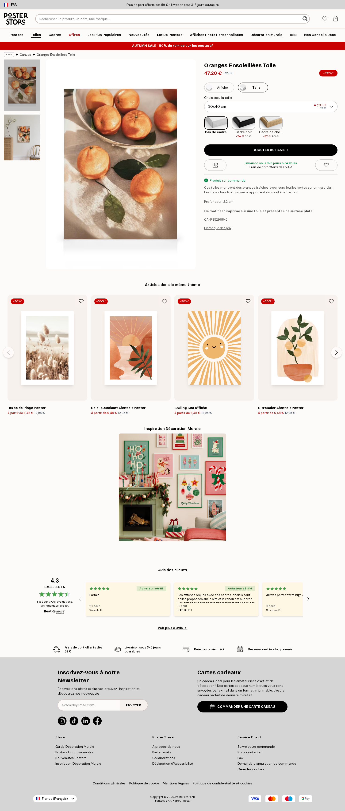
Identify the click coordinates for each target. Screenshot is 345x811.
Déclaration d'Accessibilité (172, 763)
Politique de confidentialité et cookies (222, 783)
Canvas (25, 55)
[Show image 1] (22, 85)
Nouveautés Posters (70, 758)
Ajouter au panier (271, 150)
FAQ (240, 758)
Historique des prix (217, 228)
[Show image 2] (22, 137)
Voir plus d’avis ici (173, 628)
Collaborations (163, 758)
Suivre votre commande (256, 746)
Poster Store (183, 797)
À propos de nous (166, 746)
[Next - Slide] (341, 127)
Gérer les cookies (251, 769)
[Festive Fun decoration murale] (172, 487)
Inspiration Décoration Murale (78, 763)
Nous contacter (250, 752)
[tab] (324, 19)
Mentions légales (176, 783)
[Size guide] (215, 165)
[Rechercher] (305, 19)
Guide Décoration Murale (74, 746)
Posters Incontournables (74, 752)
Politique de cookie (144, 783)
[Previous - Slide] (200, 127)
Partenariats (161, 752)
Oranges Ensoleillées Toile (56, 55)
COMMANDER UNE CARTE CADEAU (246, 707)
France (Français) (55, 799)
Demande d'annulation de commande (267, 763)
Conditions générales (109, 783)
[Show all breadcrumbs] (9, 54)
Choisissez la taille (218, 97)
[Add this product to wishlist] (326, 165)
